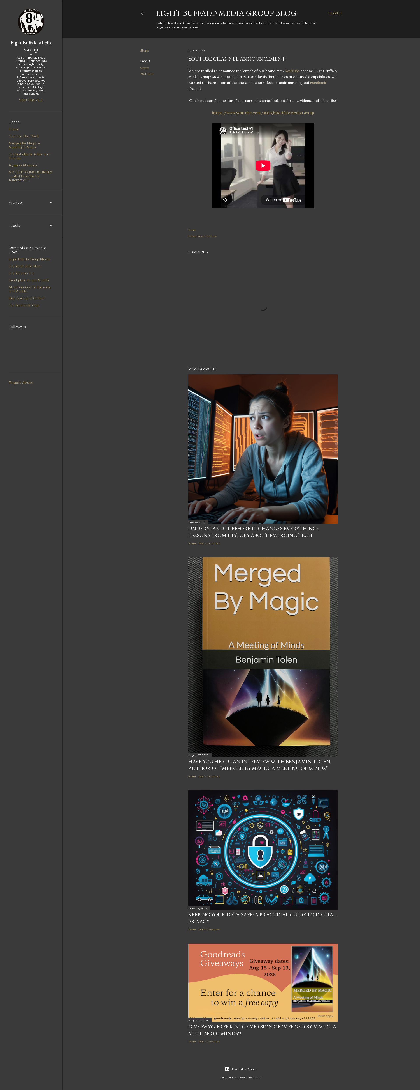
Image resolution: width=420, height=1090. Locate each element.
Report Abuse (21, 383)
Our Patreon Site (22, 273)
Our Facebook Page (24, 305)
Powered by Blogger (244, 1069)
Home (14, 129)
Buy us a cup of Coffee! (26, 298)
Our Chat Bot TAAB (23, 136)
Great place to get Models (29, 280)
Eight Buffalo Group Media (29, 259)
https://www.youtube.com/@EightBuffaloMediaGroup (263, 112)
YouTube (147, 74)
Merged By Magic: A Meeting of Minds (24, 145)
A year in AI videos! (23, 165)
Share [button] (144, 51)
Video (144, 68)
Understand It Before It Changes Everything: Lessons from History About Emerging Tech (253, 532)
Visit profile (31, 100)
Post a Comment (210, 543)
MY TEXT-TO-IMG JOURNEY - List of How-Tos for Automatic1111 (30, 176)
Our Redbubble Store (25, 266)
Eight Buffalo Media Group (31, 46)
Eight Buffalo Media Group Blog (226, 13)
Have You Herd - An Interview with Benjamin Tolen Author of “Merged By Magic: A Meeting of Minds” (259, 765)
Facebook (318, 82)
